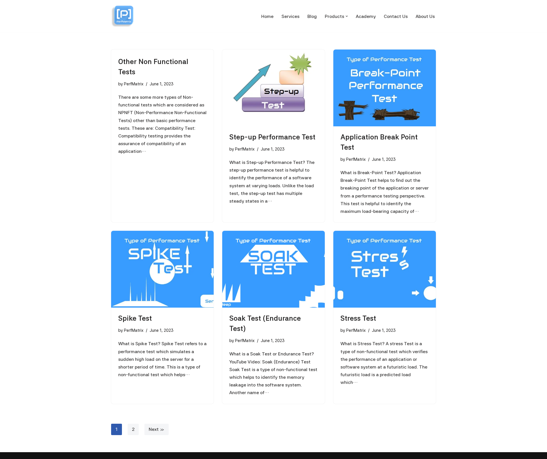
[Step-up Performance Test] (273, 88)
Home (267, 16)
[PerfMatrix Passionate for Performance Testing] (122, 16)
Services (290, 16)
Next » (156, 429)
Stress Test (358, 318)
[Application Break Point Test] (384, 88)
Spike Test (135, 318)
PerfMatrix (134, 83)
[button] (347, 16)
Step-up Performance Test (272, 137)
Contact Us (396, 16)
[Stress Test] (384, 269)
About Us (425, 16)
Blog (312, 16)
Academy (366, 16)
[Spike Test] (162, 269)
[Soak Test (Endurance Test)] (273, 269)
